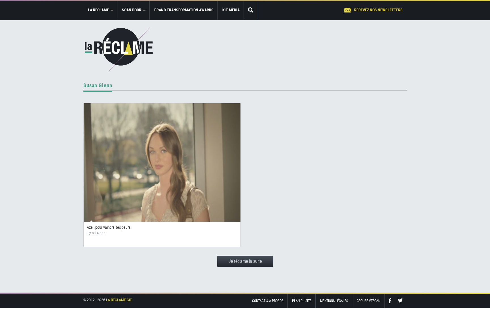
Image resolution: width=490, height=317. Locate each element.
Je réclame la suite (245, 261)
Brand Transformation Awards (184, 10)
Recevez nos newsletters (378, 10)
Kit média (231, 10)
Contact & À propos (267, 301)
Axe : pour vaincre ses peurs (108, 227)
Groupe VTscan (368, 301)
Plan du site (301, 301)
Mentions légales (334, 301)
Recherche (251, 10)
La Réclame (119, 50)
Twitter (400, 300)
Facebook (391, 300)
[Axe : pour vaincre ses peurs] (162, 162)
